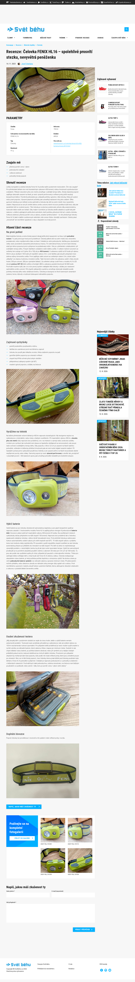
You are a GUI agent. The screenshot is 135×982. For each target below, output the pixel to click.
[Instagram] (106, 970)
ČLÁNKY (10, 38)
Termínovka (27, 38)
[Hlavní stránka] (24, 29)
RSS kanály (103, 964)
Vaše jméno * (10, 891)
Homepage (9, 45)
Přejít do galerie (22, 838)
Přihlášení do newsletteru (45, 969)
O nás (70, 964)
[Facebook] (101, 970)
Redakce (71, 969)
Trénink (62, 38)
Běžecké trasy (45, 38)
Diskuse (100, 38)
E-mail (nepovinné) (57, 891)
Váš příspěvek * (11, 902)
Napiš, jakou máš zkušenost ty (22, 807)
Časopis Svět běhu (118, 38)
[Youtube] (110, 970)
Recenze (19, 45)
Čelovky (39, 45)
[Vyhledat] (126, 29)
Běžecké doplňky (29, 45)
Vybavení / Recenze (82, 38)
